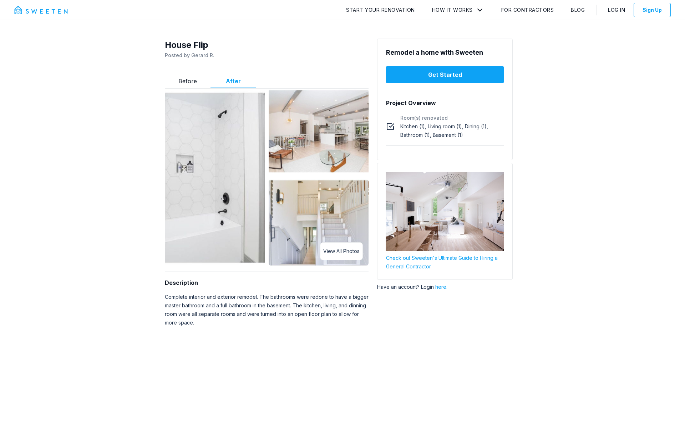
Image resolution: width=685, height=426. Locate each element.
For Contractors (527, 10)
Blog (578, 10)
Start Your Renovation (380, 10)
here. (441, 287)
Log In (616, 10)
